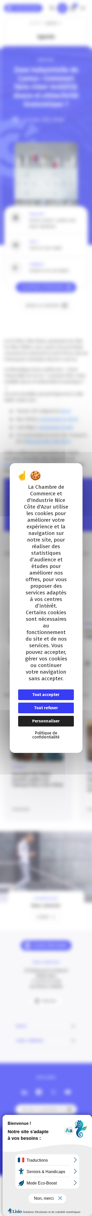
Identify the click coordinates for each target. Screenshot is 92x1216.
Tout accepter (46, 694)
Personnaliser (46, 721)
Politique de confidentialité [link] (46, 735)
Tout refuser (46, 707)
